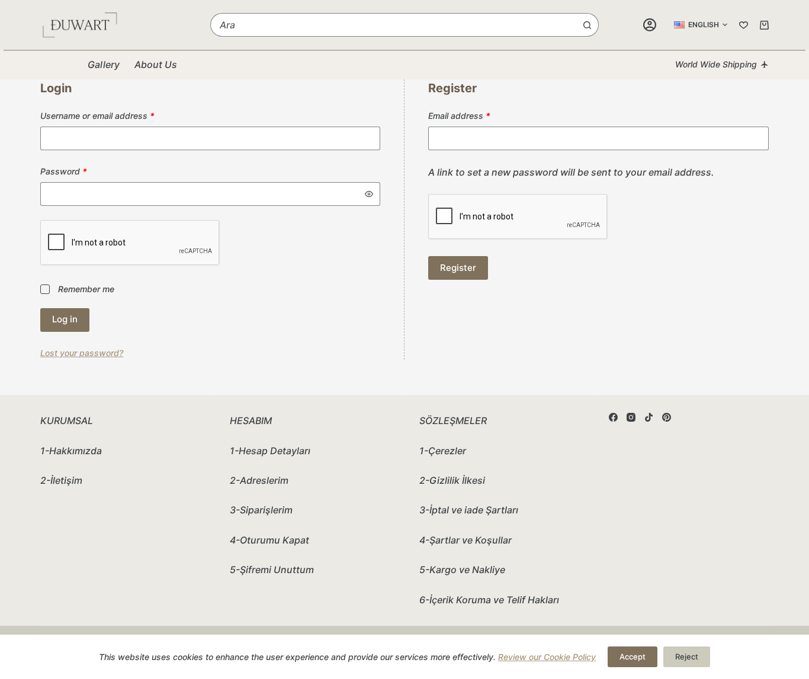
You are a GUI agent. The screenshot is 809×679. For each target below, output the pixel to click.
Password (80, 171)
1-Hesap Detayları (270, 451)
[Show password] (369, 194)
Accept (632, 656)
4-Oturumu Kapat (269, 540)
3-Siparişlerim (261, 510)
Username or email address (114, 115)
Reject (686, 656)
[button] (700, 25)
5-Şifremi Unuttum (272, 569)
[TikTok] (648, 417)
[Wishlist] (743, 25)
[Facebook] (613, 417)
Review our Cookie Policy (547, 657)
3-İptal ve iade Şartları (468, 510)
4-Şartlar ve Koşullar (465, 540)
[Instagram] (631, 417)
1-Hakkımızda (71, 451)
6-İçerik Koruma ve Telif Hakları (489, 600)
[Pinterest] (666, 417)
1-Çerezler (442, 451)
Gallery (104, 64)
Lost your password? (81, 353)
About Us (156, 64)
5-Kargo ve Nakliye (462, 569)
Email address (476, 115)
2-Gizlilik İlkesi (452, 480)
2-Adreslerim (259, 480)
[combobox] (393, 25)
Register (458, 267)
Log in (65, 319)
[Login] (649, 24)
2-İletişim (61, 480)
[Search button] (587, 25)
